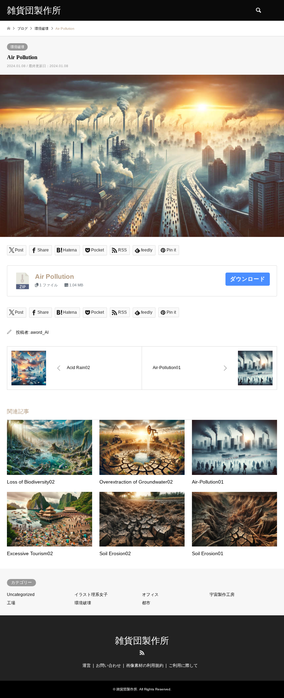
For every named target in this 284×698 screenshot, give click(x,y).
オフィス (150, 594)
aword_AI (39, 332)
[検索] (258, 10)
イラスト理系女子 (91, 594)
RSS (142, 652)
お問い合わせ (108, 665)
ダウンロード (247, 279)
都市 (146, 602)
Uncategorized (21, 594)
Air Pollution (54, 276)
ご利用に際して (183, 665)
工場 (11, 602)
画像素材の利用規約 (144, 665)
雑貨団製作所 (142, 641)
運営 (86, 665)
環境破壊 (17, 47)
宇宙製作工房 (222, 594)
